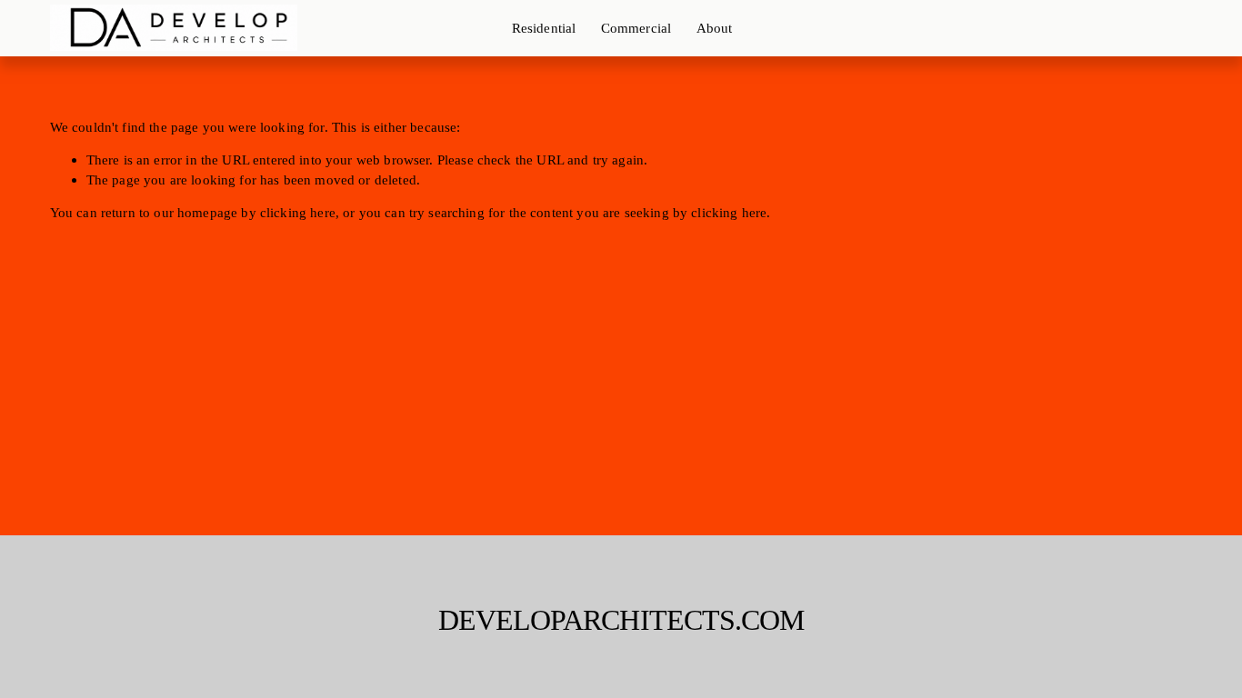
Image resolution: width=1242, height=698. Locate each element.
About (714, 27)
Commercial (636, 27)
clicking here (298, 212)
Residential (544, 27)
